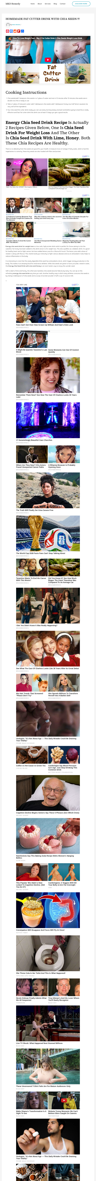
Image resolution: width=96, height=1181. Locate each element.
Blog (55, 4)
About (40, 4)
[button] (81, 3)
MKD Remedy (13, 3)
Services (48, 4)
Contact (62, 4)
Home (33, 4)
